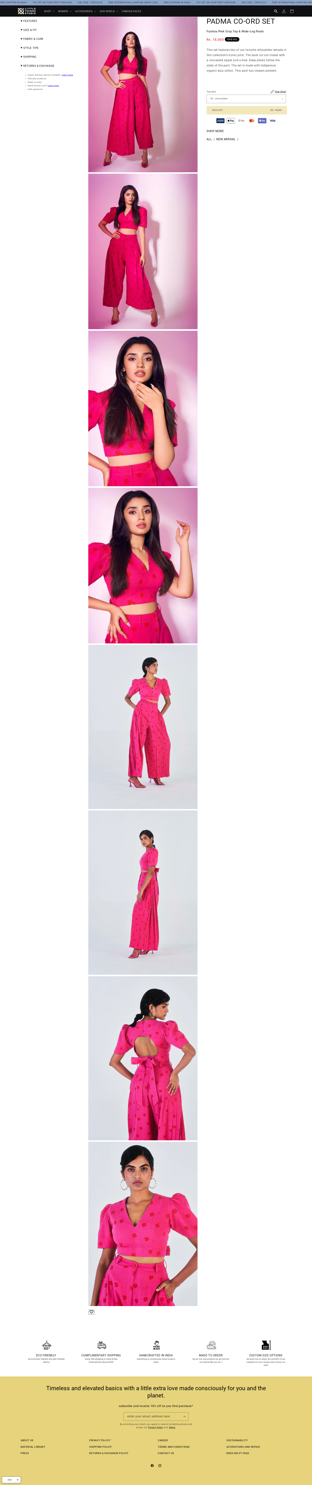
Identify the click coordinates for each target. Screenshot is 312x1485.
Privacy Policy (155, 1427)
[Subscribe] (184, 1416)
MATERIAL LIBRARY (33, 1446)
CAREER (163, 1440)
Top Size (246, 91)
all (209, 139)
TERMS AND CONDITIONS (174, 1446)
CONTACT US (166, 1453)
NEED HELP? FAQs (237, 1453)
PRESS (25, 1453)
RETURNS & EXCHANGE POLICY (109, 1453)
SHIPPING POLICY (100, 1446)
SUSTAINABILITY (237, 1440)
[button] (49, 11)
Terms (172, 1427)
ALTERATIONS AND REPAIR (243, 1446)
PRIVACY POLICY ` (100, 1440)
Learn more (67, 75)
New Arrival (226, 139)
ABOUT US (27, 1440)
